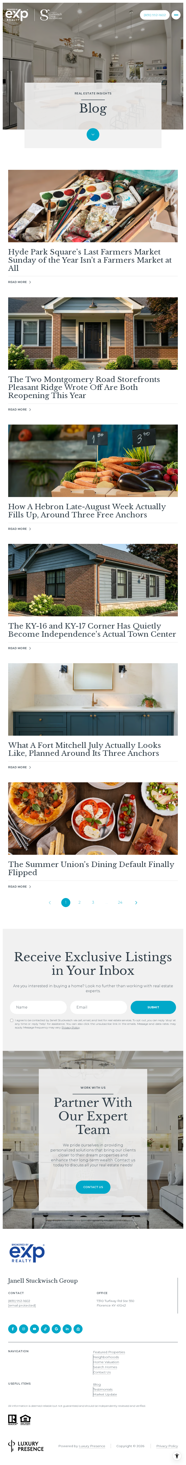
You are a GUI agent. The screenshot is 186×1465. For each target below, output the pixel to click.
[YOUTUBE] (34, 1328)
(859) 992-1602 (155, 15)
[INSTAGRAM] (23, 1328)
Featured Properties (109, 1352)
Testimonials (103, 1389)
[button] (93, 1187)
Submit (153, 1007)
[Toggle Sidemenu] (176, 14)
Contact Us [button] (102, 1372)
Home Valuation (106, 1362)
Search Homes (105, 1367)
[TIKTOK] (45, 1328)
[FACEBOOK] (12, 1328)
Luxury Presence (92, 1446)
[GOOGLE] (56, 1328)
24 (120, 902)
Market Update (105, 1394)
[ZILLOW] (78, 1328)
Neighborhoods (106, 1357)
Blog (97, 1384)
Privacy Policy (71, 1027)
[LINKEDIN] (67, 1328)
